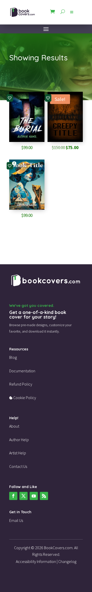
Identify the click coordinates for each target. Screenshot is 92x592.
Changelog (67, 561)
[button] (9, 98)
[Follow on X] (23, 496)
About (14, 426)
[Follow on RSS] (44, 496)
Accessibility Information (36, 561)
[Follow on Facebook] (13, 496)
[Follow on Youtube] (34, 496)
